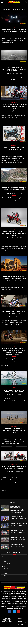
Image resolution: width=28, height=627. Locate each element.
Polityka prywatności (19, 622)
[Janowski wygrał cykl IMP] (5, 518)
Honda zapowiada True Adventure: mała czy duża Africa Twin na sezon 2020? (14, 69)
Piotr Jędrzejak (9, 34)
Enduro (4, 575)
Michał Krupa (14, 518)
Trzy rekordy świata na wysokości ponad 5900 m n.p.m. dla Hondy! (14, 430)
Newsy (3, 556)
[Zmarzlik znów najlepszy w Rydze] (5, 525)
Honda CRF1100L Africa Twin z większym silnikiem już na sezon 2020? (14, 233)
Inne (5, 571)
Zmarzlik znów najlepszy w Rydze (18, 523)
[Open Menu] (2, 2)
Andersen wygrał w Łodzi (16, 544)
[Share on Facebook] (13, 45)
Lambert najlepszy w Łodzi (17, 537)
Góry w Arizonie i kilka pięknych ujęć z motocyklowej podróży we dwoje (14, 189)
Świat (5, 559)
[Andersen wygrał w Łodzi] (5, 546)
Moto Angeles (21, 624)
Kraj (5, 561)
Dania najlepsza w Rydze (16, 530)
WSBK (5, 573)
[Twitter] (14, 611)
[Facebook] (9, 611)
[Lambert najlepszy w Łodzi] (5, 539)
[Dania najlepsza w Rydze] (5, 532)
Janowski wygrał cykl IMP (16, 516)
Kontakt (20, 618)
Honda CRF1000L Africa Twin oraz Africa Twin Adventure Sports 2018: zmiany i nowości (14, 350)
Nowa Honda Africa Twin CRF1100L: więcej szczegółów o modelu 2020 (14, 106)
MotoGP (6, 568)
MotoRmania (10, 280)
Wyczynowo (5, 578)
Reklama (20, 620)
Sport (3, 566)
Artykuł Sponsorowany (16, 512)
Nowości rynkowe (8, 564)
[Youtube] (18, 611)
